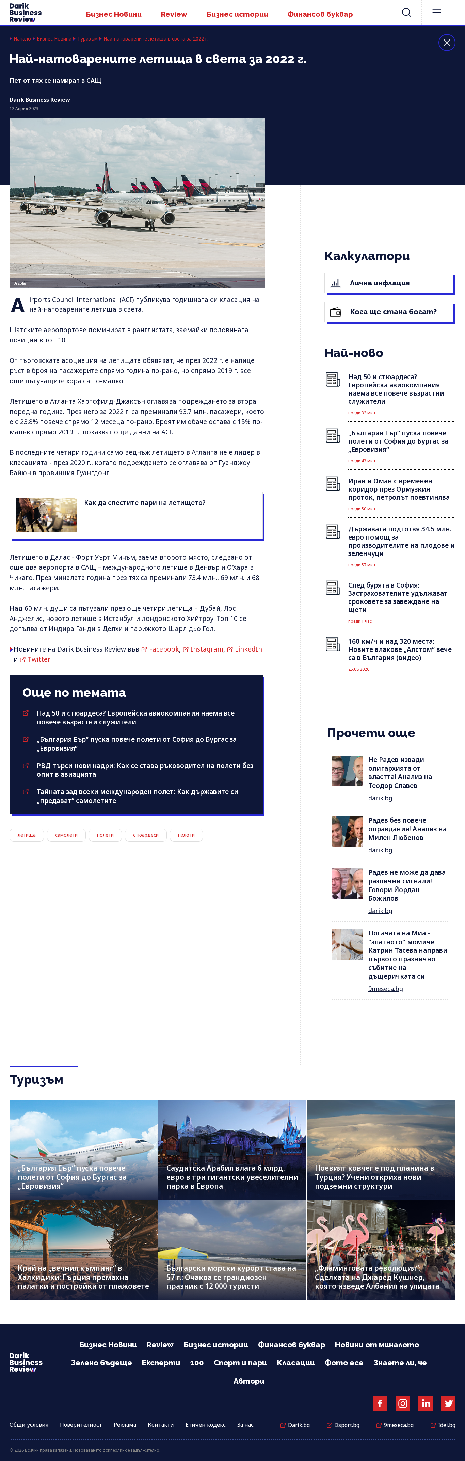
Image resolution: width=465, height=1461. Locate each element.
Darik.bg (299, 1425)
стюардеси (146, 835)
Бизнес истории (237, 14)
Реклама (125, 1424)
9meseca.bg (385, 988)
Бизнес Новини (114, 14)
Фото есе (344, 1362)
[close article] (446, 42)
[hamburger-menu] (436, 12)
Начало (22, 39)
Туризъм (87, 39)
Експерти (161, 1362)
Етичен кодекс (206, 1424)
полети (105, 835)
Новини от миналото (377, 1344)
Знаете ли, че (400, 1362)
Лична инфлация (379, 282)
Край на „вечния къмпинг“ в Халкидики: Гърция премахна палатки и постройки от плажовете (83, 1277)
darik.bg (380, 798)
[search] (406, 12)
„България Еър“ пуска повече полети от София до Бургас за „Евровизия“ (72, 1177)
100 (197, 1362)
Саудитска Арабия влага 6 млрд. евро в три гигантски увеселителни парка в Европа (232, 1177)
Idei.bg (446, 1425)
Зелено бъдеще (101, 1362)
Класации (296, 1362)
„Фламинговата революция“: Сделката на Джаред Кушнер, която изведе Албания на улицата (377, 1277)
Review (174, 14)
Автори (249, 1381)
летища (27, 835)
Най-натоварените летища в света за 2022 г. (155, 39)
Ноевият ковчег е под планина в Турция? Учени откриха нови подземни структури (374, 1177)
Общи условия (29, 1424)
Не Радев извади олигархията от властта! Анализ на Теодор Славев (400, 772)
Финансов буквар (320, 14)
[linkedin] (425, 1403)
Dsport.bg (346, 1425)
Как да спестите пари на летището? (145, 502)
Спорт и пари (240, 1362)
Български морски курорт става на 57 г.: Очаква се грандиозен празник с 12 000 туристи (231, 1277)
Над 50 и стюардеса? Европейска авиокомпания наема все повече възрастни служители (136, 717)
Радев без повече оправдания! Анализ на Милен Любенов (407, 829)
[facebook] (380, 1403)
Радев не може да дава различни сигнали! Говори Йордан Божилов (407, 885)
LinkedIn (248, 649)
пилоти (186, 835)
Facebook (164, 649)
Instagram (207, 649)
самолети (66, 835)
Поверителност (81, 1424)
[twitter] (448, 1403)
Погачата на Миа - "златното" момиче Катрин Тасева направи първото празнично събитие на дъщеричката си (407, 955)
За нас (245, 1424)
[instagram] (403, 1403)
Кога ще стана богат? (393, 311)
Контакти (161, 1424)
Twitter (39, 659)
